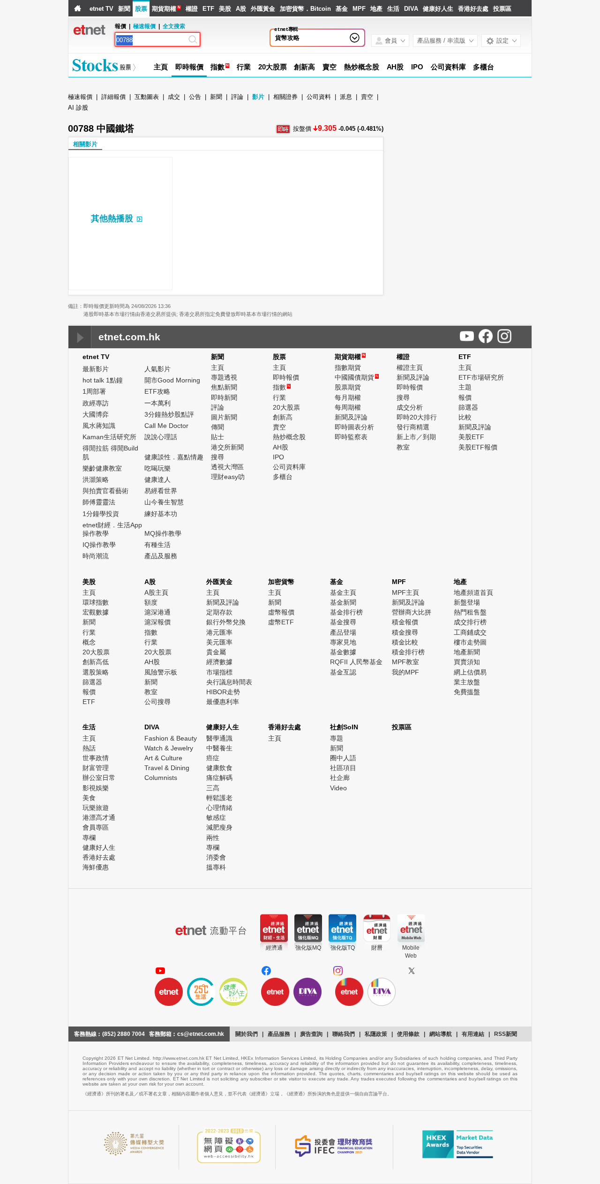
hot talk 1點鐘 (102, 380)
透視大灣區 (227, 467)
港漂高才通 (98, 817)
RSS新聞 (505, 1034)
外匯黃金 (263, 8)
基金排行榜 (346, 612)
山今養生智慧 (164, 502)
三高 (212, 788)
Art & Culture (163, 758)
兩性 (212, 837)
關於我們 (246, 1034)
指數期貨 (348, 367)
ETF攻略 (157, 391)
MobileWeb (411, 951)
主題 (465, 387)
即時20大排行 (417, 417)
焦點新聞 (224, 387)
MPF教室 (405, 662)
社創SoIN (344, 727)
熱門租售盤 (470, 612)
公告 (195, 96)
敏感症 (216, 817)
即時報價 (189, 67)
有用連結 (473, 1034)
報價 (465, 397)
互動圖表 (147, 96)
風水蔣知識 (98, 425)
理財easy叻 (228, 476)
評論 (237, 96)
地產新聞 (467, 652)
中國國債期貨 (356, 377)
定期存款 (219, 612)
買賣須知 (467, 662)
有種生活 (157, 544)
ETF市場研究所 (481, 377)
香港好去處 (473, 8)
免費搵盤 (467, 692)
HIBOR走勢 (223, 692)
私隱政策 (376, 1034)
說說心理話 (160, 437)
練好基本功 (160, 513)
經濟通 (274, 947)
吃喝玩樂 (157, 468)
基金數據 (343, 652)
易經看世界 (160, 491)
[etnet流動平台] (211, 930)
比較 (465, 417)
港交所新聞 (227, 447)
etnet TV (101, 8)
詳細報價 (113, 96)
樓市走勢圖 (470, 642)
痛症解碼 (219, 777)
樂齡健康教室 (102, 468)
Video (338, 788)
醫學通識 (219, 738)
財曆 (376, 947)
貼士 (217, 437)
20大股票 (272, 67)
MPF (359, 8)
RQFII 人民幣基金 (356, 662)
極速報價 (144, 26)
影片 (258, 96)
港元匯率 (219, 632)
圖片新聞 (224, 417)
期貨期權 (164, 8)
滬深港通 (157, 612)
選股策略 (95, 672)
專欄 (89, 837)
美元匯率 (219, 642)
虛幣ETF (281, 622)
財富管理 (95, 768)
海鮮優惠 (95, 867)
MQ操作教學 (162, 533)
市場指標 (219, 672)
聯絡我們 (343, 1034)
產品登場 (343, 632)
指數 (217, 67)
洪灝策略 (95, 479)
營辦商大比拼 (411, 612)
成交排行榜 (470, 622)
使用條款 (408, 1034)
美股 (225, 8)
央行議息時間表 (229, 682)
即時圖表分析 (354, 427)
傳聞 (217, 427)
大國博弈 (95, 414)
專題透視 (224, 377)
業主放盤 (467, 682)
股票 (141, 8)
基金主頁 (343, 592)
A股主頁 (156, 592)
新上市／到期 (416, 437)
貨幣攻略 (287, 37)
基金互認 (343, 672)
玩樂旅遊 (95, 807)
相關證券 (285, 96)
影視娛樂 (95, 788)
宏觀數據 (95, 612)
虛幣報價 (281, 612)
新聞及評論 (351, 417)
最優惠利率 (222, 701)
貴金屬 (216, 652)
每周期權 (348, 407)
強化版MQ (308, 947)
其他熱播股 (112, 218)
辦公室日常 (98, 777)
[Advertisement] (460, 164)
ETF (208, 8)
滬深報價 (157, 622)
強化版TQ (342, 947)
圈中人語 (343, 758)
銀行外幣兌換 (226, 622)
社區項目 (343, 768)
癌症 (212, 758)
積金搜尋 (405, 632)
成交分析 (410, 407)
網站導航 (440, 1034)
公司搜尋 (157, 701)
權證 (192, 8)
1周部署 (94, 391)
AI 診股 (78, 107)
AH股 (395, 67)
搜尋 (217, 457)
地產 (376, 8)
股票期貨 (348, 387)
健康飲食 (219, 768)
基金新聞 (343, 602)
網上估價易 (470, 672)
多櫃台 (483, 67)
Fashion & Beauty (170, 738)
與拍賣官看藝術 (105, 491)
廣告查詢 (311, 1034)
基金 (342, 8)
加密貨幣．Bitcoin (305, 8)
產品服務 (279, 1034)
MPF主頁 (405, 592)
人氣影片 (157, 369)
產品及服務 (160, 556)
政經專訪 (95, 403)
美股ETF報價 (477, 447)
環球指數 (95, 602)
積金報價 (405, 622)
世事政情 (95, 758)
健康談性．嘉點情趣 (173, 457)
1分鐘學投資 (100, 513)
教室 (403, 447)
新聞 (124, 8)
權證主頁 (410, 367)
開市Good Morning (172, 380)
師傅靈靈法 (98, 502)
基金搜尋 (343, 622)
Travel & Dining (166, 768)
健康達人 (157, 479)
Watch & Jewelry (168, 748)
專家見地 (343, 642)
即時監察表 (351, 437)
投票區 (502, 8)
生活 (393, 8)
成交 (174, 96)
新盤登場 (467, 602)
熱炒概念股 (361, 67)
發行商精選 (413, 427)
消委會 (216, 857)
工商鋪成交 (470, 632)
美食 (89, 798)
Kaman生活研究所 (109, 437)
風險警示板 (160, 672)
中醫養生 (219, 748)
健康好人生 (438, 8)
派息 (346, 96)
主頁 (161, 67)
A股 (241, 8)
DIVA (411, 8)
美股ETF (471, 437)
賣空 (329, 67)
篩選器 (468, 407)
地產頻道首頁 (473, 592)
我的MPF (405, 672)
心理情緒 (219, 807)
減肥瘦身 (219, 827)
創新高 (304, 67)
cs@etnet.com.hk (200, 1034)
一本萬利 (157, 403)
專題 (336, 738)
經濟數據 (219, 662)
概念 (89, 642)
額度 (151, 602)
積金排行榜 (408, 652)
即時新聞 (224, 397)
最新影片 (95, 369)
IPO (417, 67)
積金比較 (405, 642)
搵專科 (216, 867)
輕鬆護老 (219, 798)
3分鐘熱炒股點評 (169, 414)
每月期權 (348, 397)
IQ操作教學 (99, 544)
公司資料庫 (448, 67)
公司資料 (319, 96)
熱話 (89, 748)
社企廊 (340, 777)
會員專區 (95, 827)
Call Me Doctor (166, 425)
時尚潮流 (95, 556)
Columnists (160, 777)
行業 (244, 67)
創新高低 (95, 662)
